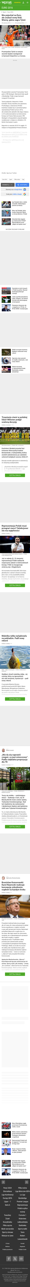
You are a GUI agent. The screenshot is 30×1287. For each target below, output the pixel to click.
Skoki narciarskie (7, 1229)
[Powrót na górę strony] (26, 1182)
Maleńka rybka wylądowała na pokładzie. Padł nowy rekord (14, 638)
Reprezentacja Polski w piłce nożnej (22, 1208)
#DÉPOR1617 (17, 132)
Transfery (7, 1215)
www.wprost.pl (20, 1280)
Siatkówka (22, 1225)
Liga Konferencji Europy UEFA (7, 1196)
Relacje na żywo (7, 1236)
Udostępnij (23, 185)
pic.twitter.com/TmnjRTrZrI (10, 136)
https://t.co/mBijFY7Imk (19, 134)
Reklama (7, 1246)
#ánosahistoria (6, 134)
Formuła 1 (22, 1215)
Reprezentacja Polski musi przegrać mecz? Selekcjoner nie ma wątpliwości (15, 528)
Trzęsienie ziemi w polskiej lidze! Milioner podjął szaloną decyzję (14, 419)
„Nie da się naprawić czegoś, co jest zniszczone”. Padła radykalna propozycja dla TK (15, 758)
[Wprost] (1, 12)
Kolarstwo (22, 1219)
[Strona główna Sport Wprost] (7, 2)
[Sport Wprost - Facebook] (8, 1258)
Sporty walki (22, 1229)
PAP (17, 445)
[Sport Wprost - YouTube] (21, 1258)
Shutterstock (22, 669)
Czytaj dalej (15, 475)
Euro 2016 (7, 7)
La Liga (22, 1195)
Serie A (7, 1205)
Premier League (22, 1201)
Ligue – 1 (7, 1201)
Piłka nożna (17, 179)
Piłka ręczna (7, 1225)
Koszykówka (7, 1222)
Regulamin (22, 1246)
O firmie (7, 1243)
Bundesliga (22, 1198)
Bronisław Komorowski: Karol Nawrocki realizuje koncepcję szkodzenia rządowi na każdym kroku (13, 886)
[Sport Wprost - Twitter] (15, 1258)
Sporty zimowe (7, 1232)
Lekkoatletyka (23, 1222)
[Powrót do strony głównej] (3, 1182)
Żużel (8, 1219)
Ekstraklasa (7, 1191)
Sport (10, 179)
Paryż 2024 (7, 1188)
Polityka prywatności (7, 1249)
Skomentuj (7, 185)
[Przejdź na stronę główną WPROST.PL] (1, 2)
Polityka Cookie (22, 1249)
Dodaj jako (14, 194)
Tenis (22, 1232)
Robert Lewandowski (22, 1237)
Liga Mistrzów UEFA (22, 1191)
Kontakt (22, 1243)
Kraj (23, 179)
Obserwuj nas (14, 189)
